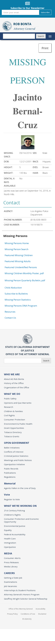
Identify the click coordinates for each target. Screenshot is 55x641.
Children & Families (13, 411)
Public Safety (10, 398)
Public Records (11, 468)
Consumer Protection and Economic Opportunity (21, 520)
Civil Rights (9, 415)
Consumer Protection (14, 419)
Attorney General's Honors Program (21, 594)
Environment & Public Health (18, 423)
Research (8, 407)
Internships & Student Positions (20, 590)
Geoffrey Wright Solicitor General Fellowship (25, 598)
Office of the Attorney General (21, 609)
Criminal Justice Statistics (16, 456)
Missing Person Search (16, 249)
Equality (8, 530)
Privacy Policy (12, 614)
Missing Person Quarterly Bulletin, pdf (25, 280)
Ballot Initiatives (12, 447)
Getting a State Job (13, 577)
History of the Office (14, 383)
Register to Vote (12, 499)
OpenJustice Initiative (14, 464)
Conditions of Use (28, 614)
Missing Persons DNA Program (21, 305)
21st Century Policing (14, 510)
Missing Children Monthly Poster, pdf (24, 273)
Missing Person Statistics (18, 299)
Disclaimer (42, 614)
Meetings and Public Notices (18, 460)
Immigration (10, 542)
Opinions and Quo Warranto (17, 402)
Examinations (10, 582)
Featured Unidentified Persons (21, 267)
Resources (10, 311)
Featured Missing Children (19, 255)
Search (41, 36)
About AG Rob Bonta (14, 379)
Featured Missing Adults (18, 261)
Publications (10, 472)
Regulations (9, 477)
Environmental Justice (14, 526)
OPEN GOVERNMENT (16, 442)
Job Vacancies (10, 586)
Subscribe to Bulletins (16, 293)
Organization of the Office (16, 387)
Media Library (10, 566)
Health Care (10, 538)
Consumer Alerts (12, 558)
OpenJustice (10, 547)
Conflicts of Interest (13, 451)
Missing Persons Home (17, 243)
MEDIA (8, 553)
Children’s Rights (12, 514)
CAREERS (9, 573)
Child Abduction (13, 287)
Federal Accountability (14, 534)
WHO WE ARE (12, 374)
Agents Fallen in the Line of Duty (20, 488)
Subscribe (45, 12)
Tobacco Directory (13, 432)
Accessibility (40, 609)
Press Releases (11, 562)
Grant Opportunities (14, 428)
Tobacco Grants (11, 436)
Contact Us (10, 317)
